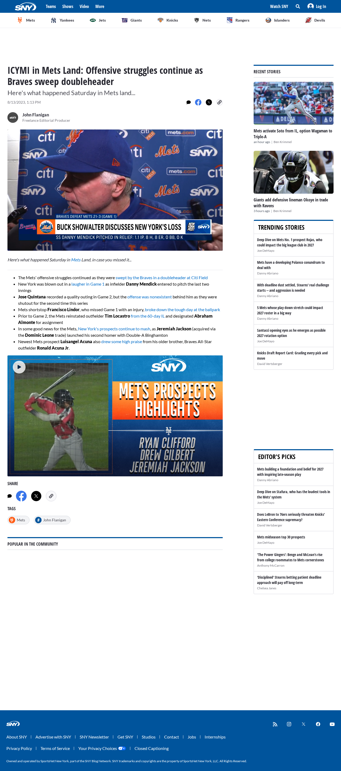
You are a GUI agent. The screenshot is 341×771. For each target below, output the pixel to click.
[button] (316, 6)
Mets (75, 259)
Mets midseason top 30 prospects (281, 536)
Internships (215, 736)
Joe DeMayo (265, 251)
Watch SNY (279, 6)
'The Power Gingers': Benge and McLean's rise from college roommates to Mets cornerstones (290, 557)
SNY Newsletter (94, 736)
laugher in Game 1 (87, 283)
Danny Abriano (267, 273)
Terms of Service (55, 748)
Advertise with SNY (53, 736)
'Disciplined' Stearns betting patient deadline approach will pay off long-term (289, 580)
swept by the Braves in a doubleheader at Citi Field (161, 277)
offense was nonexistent (149, 296)
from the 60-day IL (148, 315)
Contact (171, 736)
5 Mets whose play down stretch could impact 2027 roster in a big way (290, 310)
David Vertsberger (269, 364)
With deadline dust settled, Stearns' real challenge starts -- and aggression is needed (293, 287)
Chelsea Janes (266, 588)
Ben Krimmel (283, 142)
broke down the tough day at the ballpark (182, 309)
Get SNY (125, 736)
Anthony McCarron (271, 565)
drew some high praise (121, 341)
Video (84, 6)
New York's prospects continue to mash (114, 328)
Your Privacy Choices (97, 748)
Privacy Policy (19, 748)
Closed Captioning (152, 748)
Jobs (192, 736)
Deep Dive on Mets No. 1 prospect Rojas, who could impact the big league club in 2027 (289, 242)
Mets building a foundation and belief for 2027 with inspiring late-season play (290, 471)
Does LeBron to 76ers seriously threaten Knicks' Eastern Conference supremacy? (291, 517)
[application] (115, 190)
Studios (149, 736)
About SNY (16, 736)
